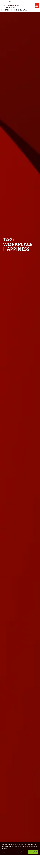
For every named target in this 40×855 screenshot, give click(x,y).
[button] (37, 5)
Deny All (19, 852)
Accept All (33, 852)
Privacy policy (6, 852)
